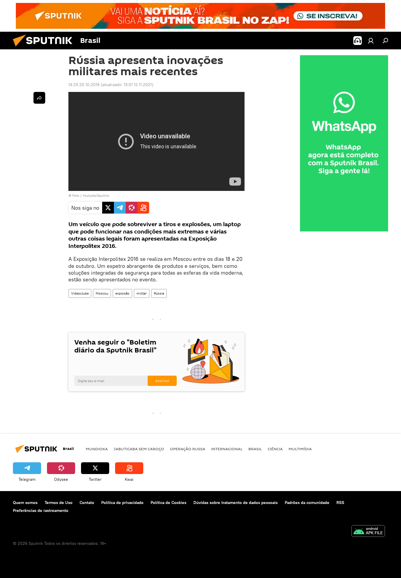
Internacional (226, 448)
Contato (87, 502)
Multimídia (300, 448)
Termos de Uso (59, 502)
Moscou (102, 293)
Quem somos (25, 502)
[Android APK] (368, 531)
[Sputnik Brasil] (45, 48)
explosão (122, 293)
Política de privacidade (122, 502)
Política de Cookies (168, 502)
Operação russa (187, 448)
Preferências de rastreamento (40, 510)
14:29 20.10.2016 (84, 84)
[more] (39, 98)
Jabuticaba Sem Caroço (139, 448)
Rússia (159, 293)
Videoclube (80, 293)
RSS (340, 502)
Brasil (255, 448)
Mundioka (97, 448)
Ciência (275, 448)
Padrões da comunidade (307, 502)
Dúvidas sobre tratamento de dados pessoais (235, 502)
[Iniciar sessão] (371, 40)
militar (142, 293)
